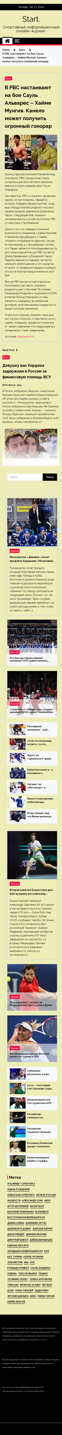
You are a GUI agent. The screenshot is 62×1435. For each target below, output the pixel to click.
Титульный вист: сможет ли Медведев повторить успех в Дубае (31, 1003)
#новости (14, 1200)
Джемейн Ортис (36, 1223)
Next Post (8, 350)
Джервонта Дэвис (19, 1228)
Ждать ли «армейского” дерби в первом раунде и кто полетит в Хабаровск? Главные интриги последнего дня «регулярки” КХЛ (39, 757)
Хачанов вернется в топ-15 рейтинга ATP (39, 1101)
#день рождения (18, 1189)
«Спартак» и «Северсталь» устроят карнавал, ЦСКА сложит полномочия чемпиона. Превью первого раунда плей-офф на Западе (31, 711)
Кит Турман (14, 1256)
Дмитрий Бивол (17, 1240)
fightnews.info (26, 336)
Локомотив (15, 1262)
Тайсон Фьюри (27, 1273)
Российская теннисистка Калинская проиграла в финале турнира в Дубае (40, 1116)
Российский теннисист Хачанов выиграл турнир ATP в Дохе (39, 1130)
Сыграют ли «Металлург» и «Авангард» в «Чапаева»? (36, 786)
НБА (26, 1262)
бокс (33, 1296)
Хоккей (14, 550)
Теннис (14, 883)
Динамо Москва (36, 1234)
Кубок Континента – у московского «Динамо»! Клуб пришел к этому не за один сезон (40, 771)
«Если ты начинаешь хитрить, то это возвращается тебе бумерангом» (39, 743)
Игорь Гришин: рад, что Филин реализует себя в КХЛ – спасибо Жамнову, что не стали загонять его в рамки (40, 815)
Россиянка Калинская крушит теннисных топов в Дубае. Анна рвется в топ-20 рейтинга (39, 1145)
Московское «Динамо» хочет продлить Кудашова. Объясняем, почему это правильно (32, 559)
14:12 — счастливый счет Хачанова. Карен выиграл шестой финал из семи (40, 1087)
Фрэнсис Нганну (30, 1285)
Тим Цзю (12, 1285)
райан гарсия (46, 1296)
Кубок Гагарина (33, 1256)
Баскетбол (37, 1206)
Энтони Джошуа (18, 1296)
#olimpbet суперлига (21, 1183)
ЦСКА (10, 1290)
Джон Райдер (15, 1234)
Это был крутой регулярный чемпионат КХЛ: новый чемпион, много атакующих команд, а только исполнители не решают (30, 659)
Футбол (47, 1285)
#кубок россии (46, 1195)
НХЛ (32, 1262)
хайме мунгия (16, 1301)
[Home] (7, 41)
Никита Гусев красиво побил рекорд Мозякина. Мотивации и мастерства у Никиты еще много (40, 800)
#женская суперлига (21, 1195)
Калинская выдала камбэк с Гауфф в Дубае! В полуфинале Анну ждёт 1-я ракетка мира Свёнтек (40, 1159)
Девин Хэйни (15, 1223)
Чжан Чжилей (24, 1290)
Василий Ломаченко (20, 1212)
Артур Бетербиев (18, 1206)
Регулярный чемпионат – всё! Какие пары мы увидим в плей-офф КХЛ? (38, 728)
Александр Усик (32, 1200)
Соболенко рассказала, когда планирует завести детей (38, 1073)
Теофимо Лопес (17, 1279)
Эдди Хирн (41, 1290)
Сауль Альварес (41, 1268)
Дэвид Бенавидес (41, 1240)
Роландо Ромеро (18, 1268)
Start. (31, 18)
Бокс (8, 78)
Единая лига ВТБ (18, 1245)
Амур (47, 1200)
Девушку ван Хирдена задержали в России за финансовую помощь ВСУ (26, 371)
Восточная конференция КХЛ (26, 1217)
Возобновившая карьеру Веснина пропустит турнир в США (29, 1055)
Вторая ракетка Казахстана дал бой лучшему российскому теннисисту (31, 892)
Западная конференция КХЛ (25, 1251)
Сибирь (12, 1273)
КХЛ (46, 1251)
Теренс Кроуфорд (40, 1279)
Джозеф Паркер (43, 1228)
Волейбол (41, 1212)
